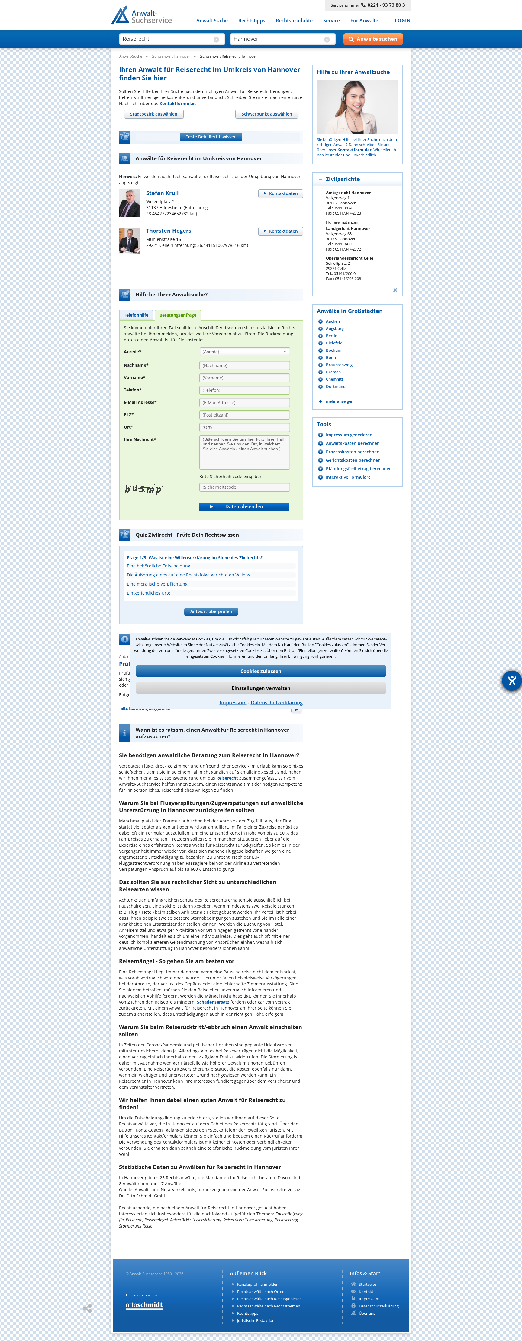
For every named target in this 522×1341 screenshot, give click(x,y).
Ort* (128, 427)
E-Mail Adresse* (140, 402)
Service (331, 20)
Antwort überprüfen (211, 611)
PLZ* (129, 414)
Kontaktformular (177, 103)
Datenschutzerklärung (277, 702)
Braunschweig (339, 364)
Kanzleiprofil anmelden (258, 1284)
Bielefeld (334, 343)
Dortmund (336, 386)
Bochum (333, 350)
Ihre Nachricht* (140, 439)
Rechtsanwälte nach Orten (261, 1291)
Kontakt (366, 1291)
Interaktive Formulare (348, 477)
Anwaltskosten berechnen (353, 443)
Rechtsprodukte (294, 20)
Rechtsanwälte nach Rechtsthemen (268, 1306)
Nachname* (136, 365)
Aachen (333, 321)
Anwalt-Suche (212, 20)
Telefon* (133, 390)
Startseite (367, 1284)
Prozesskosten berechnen (352, 452)
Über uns (367, 1313)
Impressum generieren (349, 435)
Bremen (333, 372)
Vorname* (134, 377)
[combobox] (245, 351)
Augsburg (335, 328)
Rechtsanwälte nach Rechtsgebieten (269, 1298)
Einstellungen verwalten (261, 688)
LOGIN (403, 20)
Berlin (331, 335)
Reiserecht (227, 778)
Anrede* (132, 351)
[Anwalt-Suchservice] (145, 16)
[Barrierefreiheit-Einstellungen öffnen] (512, 681)
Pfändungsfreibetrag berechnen (359, 468)
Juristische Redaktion (256, 1320)
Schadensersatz (213, 1002)
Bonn (331, 357)
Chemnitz (334, 379)
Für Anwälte (364, 20)
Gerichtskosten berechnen (353, 460)
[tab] (154, 114)
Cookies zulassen (261, 671)
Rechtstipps (251, 20)
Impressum (233, 702)
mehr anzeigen (339, 401)
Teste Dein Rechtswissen (211, 136)
